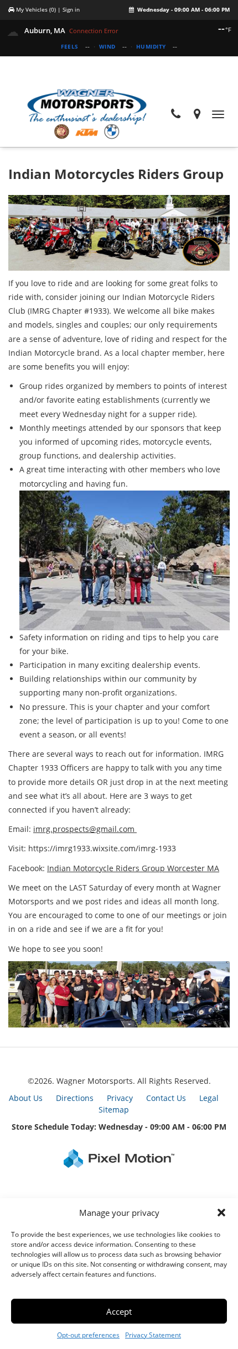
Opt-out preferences (88, 1335)
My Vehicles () (36, 9)
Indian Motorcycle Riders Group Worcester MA (133, 868)
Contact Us (166, 1098)
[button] (221, 1212)
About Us (26, 1098)
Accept (119, 1311)
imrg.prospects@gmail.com (85, 829)
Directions (75, 1098)
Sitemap (114, 1109)
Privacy (120, 1098)
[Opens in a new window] (197, 114)
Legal (209, 1098)
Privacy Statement (153, 1335)
